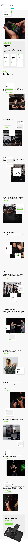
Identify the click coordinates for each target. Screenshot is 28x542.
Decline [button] (15, 8)
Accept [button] (12, 8)
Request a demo (5, 390)
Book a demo (5, 162)
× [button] (26, 2)
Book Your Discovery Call (7, 92)
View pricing (5, 127)
